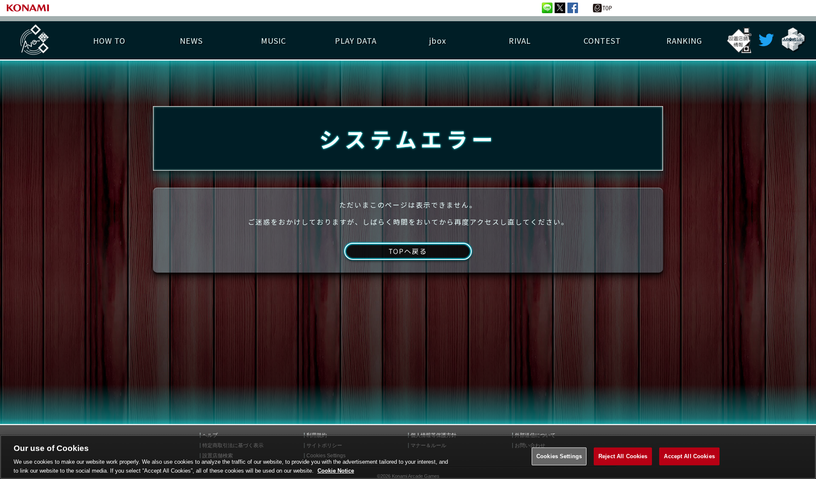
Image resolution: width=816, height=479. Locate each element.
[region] (408, 457)
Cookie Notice (335, 470)
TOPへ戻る (407, 251)
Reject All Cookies (622, 456)
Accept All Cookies (689, 456)
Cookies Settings (559, 456)
